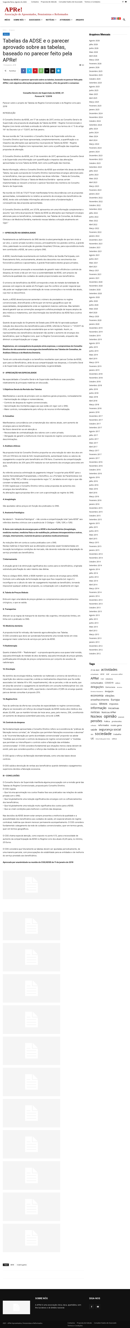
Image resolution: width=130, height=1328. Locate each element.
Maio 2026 (93, 52)
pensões (96, 721)
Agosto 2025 (94, 86)
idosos (103, 703)
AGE (107, 674)
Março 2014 (94, 588)
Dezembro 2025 (95, 71)
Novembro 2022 (96, 201)
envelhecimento (100, 699)
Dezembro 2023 (95, 155)
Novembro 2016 (96, 466)
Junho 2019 (93, 351)
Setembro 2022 (95, 209)
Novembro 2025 (96, 75)
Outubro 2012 (95, 653)
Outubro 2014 (95, 561)
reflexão (93, 725)
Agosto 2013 (94, 615)
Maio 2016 (93, 489)
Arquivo (6, 34)
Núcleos (96, 716)
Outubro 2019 (95, 335)
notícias (95, 712)
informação (98, 708)
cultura (117, 683)
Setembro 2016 (95, 473)
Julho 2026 (93, 44)
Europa (115, 699)
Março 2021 (94, 270)
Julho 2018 (93, 389)
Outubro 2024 (95, 121)
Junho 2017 (93, 439)
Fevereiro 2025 (95, 105)
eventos (94, 704)
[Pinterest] (35, 70)
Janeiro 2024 (94, 151)
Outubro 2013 (95, 607)
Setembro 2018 (95, 385)
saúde (94, 729)
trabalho (117, 734)
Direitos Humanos (97, 691)
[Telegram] (58, 70)
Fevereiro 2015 (95, 546)
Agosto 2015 (94, 523)
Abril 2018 (93, 400)
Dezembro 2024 (95, 113)
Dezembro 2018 (95, 374)
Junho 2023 (93, 174)
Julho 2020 (93, 301)
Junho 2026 (93, 48)
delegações (97, 687)
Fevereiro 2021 (95, 274)
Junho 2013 (93, 623)
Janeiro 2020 (94, 324)
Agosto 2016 (94, 477)
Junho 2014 (93, 577)
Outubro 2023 (95, 163)
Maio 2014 (93, 581)
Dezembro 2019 (95, 328)
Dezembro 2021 (95, 240)
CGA (102, 679)
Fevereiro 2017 (95, 454)
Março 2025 (94, 102)
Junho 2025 (93, 90)
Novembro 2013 (96, 604)
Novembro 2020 (96, 286)
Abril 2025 (93, 98)
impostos (113, 704)
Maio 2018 (93, 397)
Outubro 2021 (95, 247)
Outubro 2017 (95, 423)
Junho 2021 (93, 259)
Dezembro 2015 (95, 508)
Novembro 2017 (96, 420)
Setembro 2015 (95, 519)
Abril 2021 (93, 266)
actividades (109, 669)
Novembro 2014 (96, 558)
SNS (92, 734)
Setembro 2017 (95, 427)
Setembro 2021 (95, 251)
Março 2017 (94, 450)
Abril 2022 (93, 224)
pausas (121, 717)
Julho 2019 (93, 347)
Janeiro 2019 (94, 370)
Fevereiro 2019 (95, 366)
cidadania (109, 679)
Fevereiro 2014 (95, 592)
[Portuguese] (119, 18)
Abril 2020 (93, 312)
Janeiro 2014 (94, 596)
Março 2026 (94, 59)
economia (97, 695)
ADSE (12, 1265)
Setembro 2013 (95, 611)
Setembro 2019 (95, 339)
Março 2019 (94, 362)
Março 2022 (94, 228)
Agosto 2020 (94, 297)
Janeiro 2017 (94, 458)
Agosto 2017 (94, 431)
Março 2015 (94, 542)
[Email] (46, 70)
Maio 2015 (93, 535)
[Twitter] (29, 70)
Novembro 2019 (96, 331)
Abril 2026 (93, 56)
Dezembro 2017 (95, 416)
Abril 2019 (93, 358)
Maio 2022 (93, 220)
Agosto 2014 (94, 569)
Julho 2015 (93, 527)
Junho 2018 (93, 393)
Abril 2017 (93, 446)
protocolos (117, 721)
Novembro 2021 (96, 243)
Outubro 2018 (95, 381)
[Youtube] (125, 1)
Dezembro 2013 (95, 600)
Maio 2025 (93, 94)
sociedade (103, 733)
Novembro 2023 (96, 159)
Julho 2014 (93, 573)
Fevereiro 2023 (95, 190)
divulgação (109, 691)
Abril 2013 (93, 630)
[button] (124, 20)
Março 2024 (94, 144)
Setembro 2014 (95, 565)
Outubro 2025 (95, 79)
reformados (103, 725)
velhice (114, 739)
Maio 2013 (93, 626)
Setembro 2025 (95, 82)
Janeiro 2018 (94, 412)
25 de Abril (95, 670)
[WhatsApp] (41, 70)
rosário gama (22, 1265)
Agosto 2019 (94, 343)
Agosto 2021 (94, 255)
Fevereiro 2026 (95, 63)
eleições (109, 695)
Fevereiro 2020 (95, 320)
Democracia (110, 687)
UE (92, 738)
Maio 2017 (93, 443)
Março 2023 (94, 186)
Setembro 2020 (95, 293)
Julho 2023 (93, 171)
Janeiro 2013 (94, 642)
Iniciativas (113, 708)
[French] (116, 18)
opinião (110, 716)
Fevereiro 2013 (95, 638)
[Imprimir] (52, 70)
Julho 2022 (93, 213)
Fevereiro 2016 (95, 500)
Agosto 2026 (94, 40)
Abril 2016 (93, 492)
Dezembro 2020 (95, 282)
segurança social (110, 729)
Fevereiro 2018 (95, 408)
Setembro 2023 (95, 167)
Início (5, 30)
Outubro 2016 (95, 469)
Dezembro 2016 (95, 462)
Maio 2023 (93, 178)
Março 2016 (94, 496)
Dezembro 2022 (95, 197)
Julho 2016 (93, 481)
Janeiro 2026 (94, 67)
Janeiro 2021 (94, 278)
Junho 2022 (93, 217)
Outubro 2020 (95, 289)
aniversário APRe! (117, 674)
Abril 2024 (93, 140)
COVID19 (109, 683)
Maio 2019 (93, 354)
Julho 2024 (93, 128)
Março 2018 (94, 404)
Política (107, 721)
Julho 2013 (93, 619)
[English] (113, 18)
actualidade (95, 674)
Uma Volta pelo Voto (103, 739)
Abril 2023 (93, 182)
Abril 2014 (93, 584)
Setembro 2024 (95, 125)
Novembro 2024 (96, 117)
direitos (119, 687)
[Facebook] (122, 1)
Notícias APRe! (109, 712)
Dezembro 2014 (95, 554)
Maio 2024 (93, 136)
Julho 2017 (93, 435)
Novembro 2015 (96, 512)
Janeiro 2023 (94, 194)
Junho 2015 (93, 531)
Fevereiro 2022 (95, 232)
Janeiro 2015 (94, 550)
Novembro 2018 (96, 377)
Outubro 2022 (95, 205)
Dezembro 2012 (95, 646)
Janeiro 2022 (94, 236)
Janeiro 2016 (94, 504)
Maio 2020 (93, 309)
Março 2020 (94, 316)
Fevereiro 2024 (95, 148)
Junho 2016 (93, 485)
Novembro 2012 (96, 649)
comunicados (97, 683)
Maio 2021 (93, 263)
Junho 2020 (93, 305)
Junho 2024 (93, 132)
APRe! (95, 678)
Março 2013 (94, 634)
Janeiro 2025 (94, 109)
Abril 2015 (93, 538)
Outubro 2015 (95, 515)
